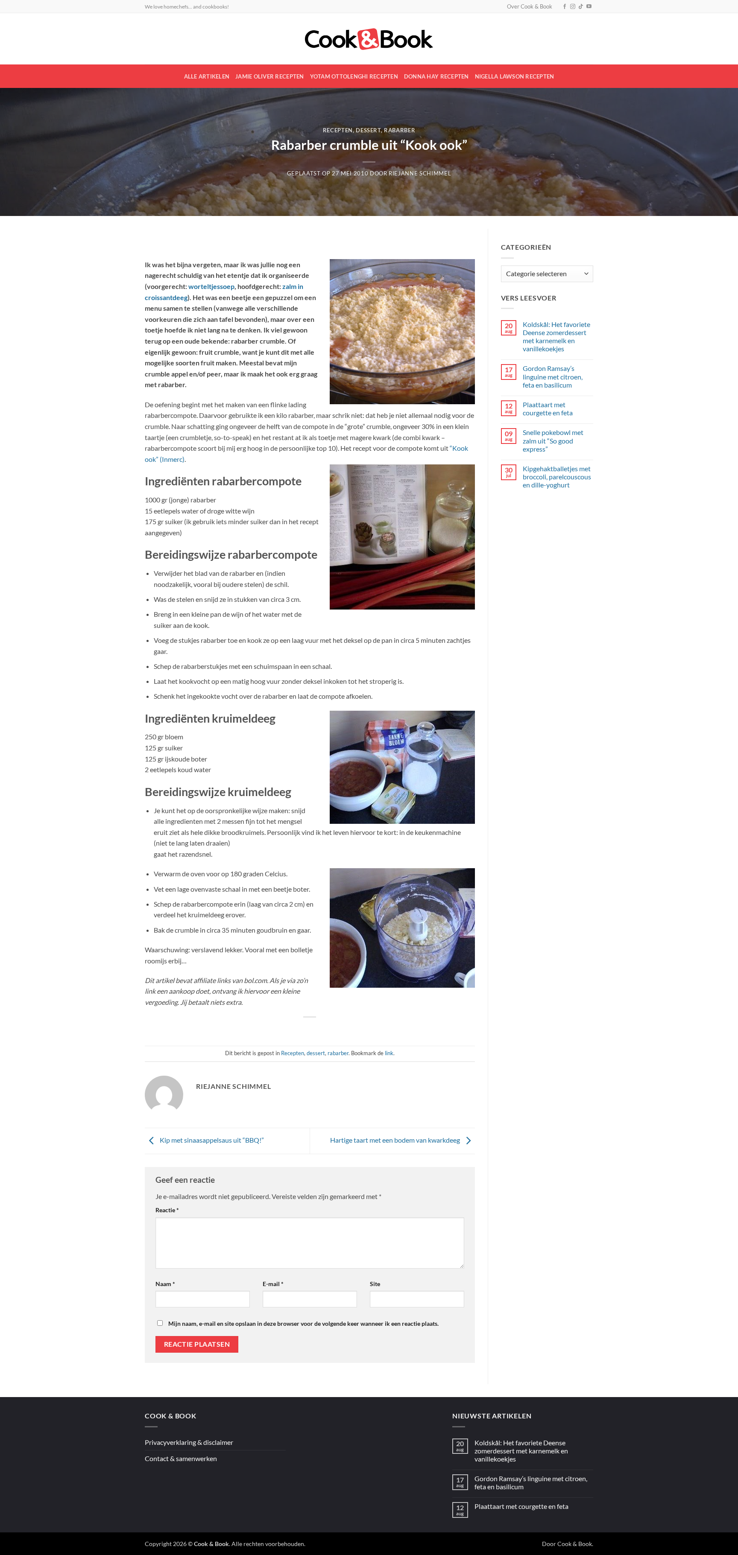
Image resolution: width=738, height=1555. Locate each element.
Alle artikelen (207, 76)
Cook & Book (574, 1543)
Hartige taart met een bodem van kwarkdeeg (395, 1140)
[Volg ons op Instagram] (572, 7)
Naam (165, 1283)
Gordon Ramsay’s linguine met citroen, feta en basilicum (553, 376)
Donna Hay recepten (436, 76)
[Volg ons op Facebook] (564, 7)
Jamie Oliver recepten (269, 76)
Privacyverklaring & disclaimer (189, 1442)
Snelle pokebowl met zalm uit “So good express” (553, 440)
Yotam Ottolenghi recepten (354, 76)
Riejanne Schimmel (420, 173)
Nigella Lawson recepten (514, 76)
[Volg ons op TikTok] (580, 7)
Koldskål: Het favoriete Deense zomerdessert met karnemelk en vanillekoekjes (556, 336)
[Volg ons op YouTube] (589, 7)
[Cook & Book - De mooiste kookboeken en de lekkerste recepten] (369, 39)
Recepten (338, 130)
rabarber (399, 130)
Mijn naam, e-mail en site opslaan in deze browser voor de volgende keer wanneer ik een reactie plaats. (303, 1323)
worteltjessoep (211, 286)
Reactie (167, 1210)
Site (375, 1283)
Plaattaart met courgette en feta (548, 408)
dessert (368, 130)
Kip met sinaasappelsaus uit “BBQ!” (211, 1140)
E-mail (273, 1283)
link (389, 1053)
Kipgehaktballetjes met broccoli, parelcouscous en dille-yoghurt (557, 476)
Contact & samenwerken (181, 1458)
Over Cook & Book (529, 6)
